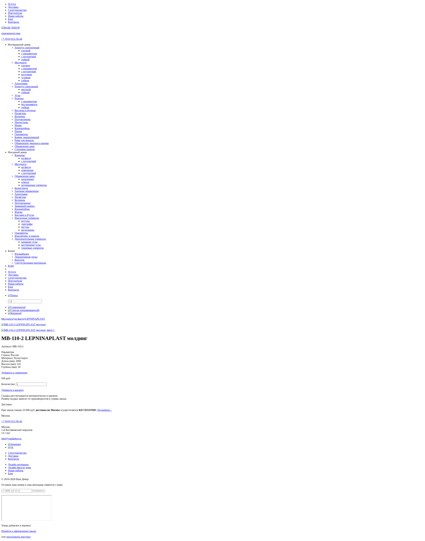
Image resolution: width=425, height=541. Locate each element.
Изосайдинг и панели (27, 236)
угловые (26, 77)
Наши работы (15, 16)
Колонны (20, 116)
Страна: (5, 355)
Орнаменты (21, 134)
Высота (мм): (8, 364)
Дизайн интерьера (18, 464)
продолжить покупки (18, 536)
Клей (11, 265)
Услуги (12, 4)
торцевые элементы (32, 247)
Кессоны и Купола (25, 110)
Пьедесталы (21, 122)
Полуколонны (23, 119)
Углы (17, 95)
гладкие (25, 65)
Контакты (13, 22)
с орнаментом (29, 53)
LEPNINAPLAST (35, 318)
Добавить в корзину (12, 390)
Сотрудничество (17, 10)
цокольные (27, 170)
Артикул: (6, 346)
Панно (18, 131)
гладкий (25, 50)
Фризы (18, 212)
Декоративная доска (26, 256)
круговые (26, 74)
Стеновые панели (25, 149)
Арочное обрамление (27, 191)
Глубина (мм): (9, 367)
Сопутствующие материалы (30, 262)
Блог (10, 19)
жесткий (26, 89)
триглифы (27, 224)
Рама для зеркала (24, 140)
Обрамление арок (25, 146)
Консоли (19, 259)
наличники (27, 179)
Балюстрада (21, 188)
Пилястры (20, 113)
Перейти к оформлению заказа (18, 531)
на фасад (26, 158)
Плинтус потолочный (27, 47)
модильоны (27, 230)
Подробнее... (104, 410)
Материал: (7, 358)
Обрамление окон (25, 176)
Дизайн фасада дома (19, 467)
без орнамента (29, 104)
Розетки (19, 98)
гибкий (25, 59)
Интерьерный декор (19, 44)
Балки (11, 250)
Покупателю (15, 13)
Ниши (18, 125)
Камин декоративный (27, 137)
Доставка (13, 7)
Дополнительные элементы (30, 239)
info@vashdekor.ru (11, 438)
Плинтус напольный (26, 86)
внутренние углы (31, 245)
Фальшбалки (22, 253)
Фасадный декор (17, 152)
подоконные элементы (34, 185)
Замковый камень (25, 206)
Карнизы (20, 155)
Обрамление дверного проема (32, 143)
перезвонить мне (10, 33)
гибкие (25, 80)
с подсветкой (28, 56)
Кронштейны (22, 128)
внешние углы (29, 242)
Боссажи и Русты (24, 215)
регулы (25, 227)
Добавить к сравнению (14, 372)
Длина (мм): (8, 361)
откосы (25, 182)
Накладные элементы (27, 218)
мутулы (25, 221)
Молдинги (21, 62)
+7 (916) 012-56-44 (11, 39)
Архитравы (21, 83)
